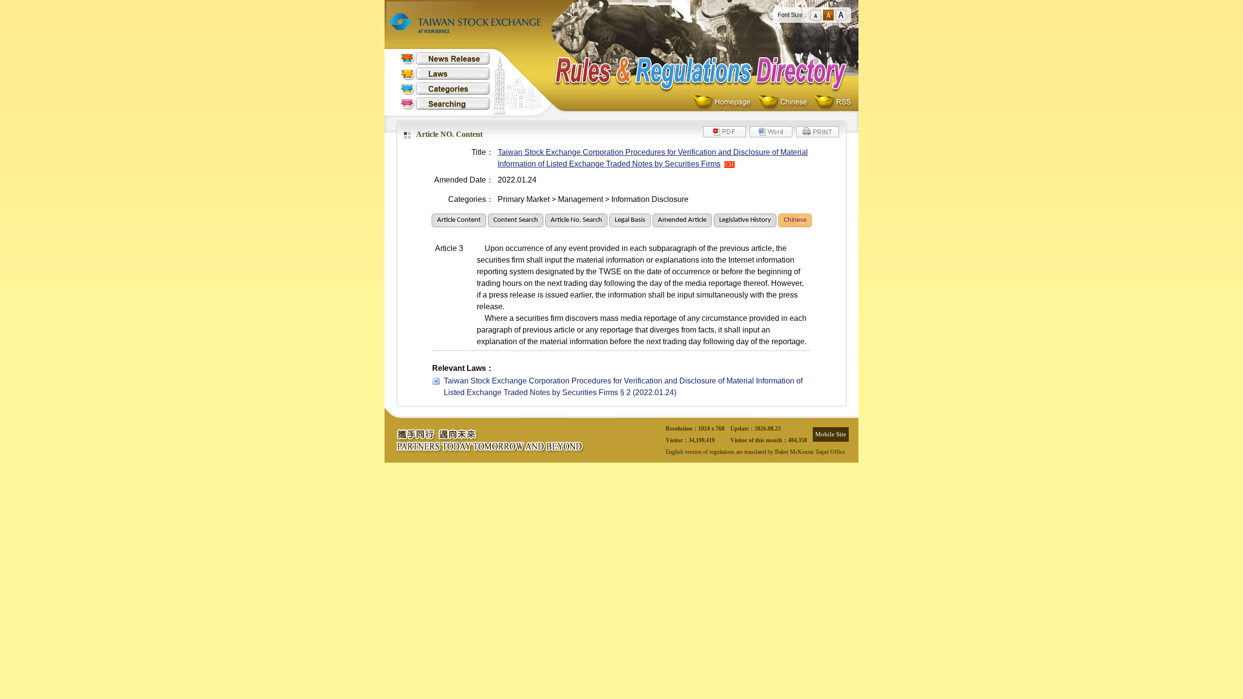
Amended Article (682, 220)
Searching (445, 103)
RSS (833, 102)
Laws (445, 73)
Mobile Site (830, 434)
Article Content (459, 220)
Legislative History (745, 220)
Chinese (785, 102)
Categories (445, 88)
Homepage (724, 102)
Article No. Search (576, 220)
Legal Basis (630, 220)
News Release (445, 58)
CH (729, 164)
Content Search (515, 220)
